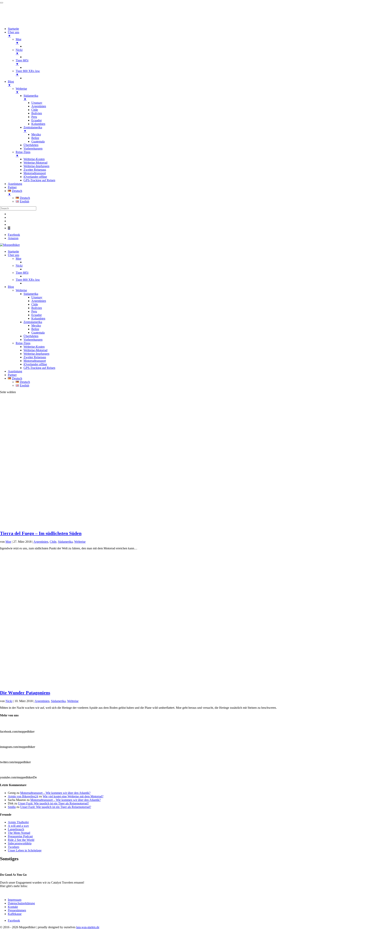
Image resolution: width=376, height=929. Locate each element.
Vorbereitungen (33, 339)
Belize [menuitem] (35, 138)
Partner (12, 374)
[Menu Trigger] (1, 2)
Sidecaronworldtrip (20, 843)
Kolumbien (38, 318)
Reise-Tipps (23, 343)
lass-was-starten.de (87, 927)
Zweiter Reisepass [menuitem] (35, 169)
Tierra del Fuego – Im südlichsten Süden (40, 533)
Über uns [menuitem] (13, 34)
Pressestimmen (9, 867)
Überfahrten (31, 336)
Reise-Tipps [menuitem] (23, 153)
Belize (35, 329)
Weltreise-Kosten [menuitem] (34, 159)
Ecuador (36, 315)
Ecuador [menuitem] (36, 120)
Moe (18, 258)
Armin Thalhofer (18, 822)
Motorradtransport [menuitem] (35, 173)
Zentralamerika (33, 322)
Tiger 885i (22, 272)
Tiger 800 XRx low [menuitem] (28, 72)
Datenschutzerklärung (21, 903)
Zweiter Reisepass (35, 357)
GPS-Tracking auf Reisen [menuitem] (39, 180)
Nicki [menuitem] (19, 51)
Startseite (13, 251)
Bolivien (36, 308)
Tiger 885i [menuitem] (22, 62)
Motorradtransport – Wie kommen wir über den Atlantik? (55, 792)
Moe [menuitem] (18, 41)
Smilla (12, 807)
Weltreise (21, 290)
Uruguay (36, 297)
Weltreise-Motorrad (35, 350)
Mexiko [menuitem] (36, 134)
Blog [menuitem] (11, 83)
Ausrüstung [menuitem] (15, 183)
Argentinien (38, 300)
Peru (34, 311)
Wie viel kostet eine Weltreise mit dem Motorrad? (73, 796)
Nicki (19, 265)
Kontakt (13, 906)
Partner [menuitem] (12, 187)
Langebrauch (16, 829)
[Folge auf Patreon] (9, 228)
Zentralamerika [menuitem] (33, 129)
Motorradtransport (35, 360)
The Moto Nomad (19, 832)
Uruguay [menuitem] (36, 102)
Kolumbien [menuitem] (38, 123)
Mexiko (36, 325)
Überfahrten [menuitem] (31, 145)
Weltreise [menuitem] (21, 90)
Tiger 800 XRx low (28, 279)
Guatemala (38, 332)
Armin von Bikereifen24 (23, 796)
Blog (11, 286)
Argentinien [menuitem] (38, 106)
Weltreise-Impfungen (36, 353)
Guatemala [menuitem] (38, 141)
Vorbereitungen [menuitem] (33, 148)
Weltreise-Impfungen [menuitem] (36, 166)
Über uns (13, 255)
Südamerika (31, 293)
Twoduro (13, 847)
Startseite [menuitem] (13, 28)
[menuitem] (192, 192)
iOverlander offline (35, 364)
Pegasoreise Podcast (20, 836)
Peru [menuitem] (34, 116)
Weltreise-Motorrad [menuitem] (35, 162)
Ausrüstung (15, 371)
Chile (34, 304)
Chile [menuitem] (34, 109)
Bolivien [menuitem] (36, 113)
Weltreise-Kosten (34, 346)
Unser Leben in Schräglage (25, 850)
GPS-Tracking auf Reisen (39, 367)
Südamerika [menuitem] (31, 97)
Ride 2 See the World (21, 839)
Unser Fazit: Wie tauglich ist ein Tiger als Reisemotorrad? (53, 803)
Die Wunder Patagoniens (25, 692)
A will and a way (18, 825)
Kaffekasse (15, 913)
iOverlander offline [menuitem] (35, 176)
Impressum (14, 899)
